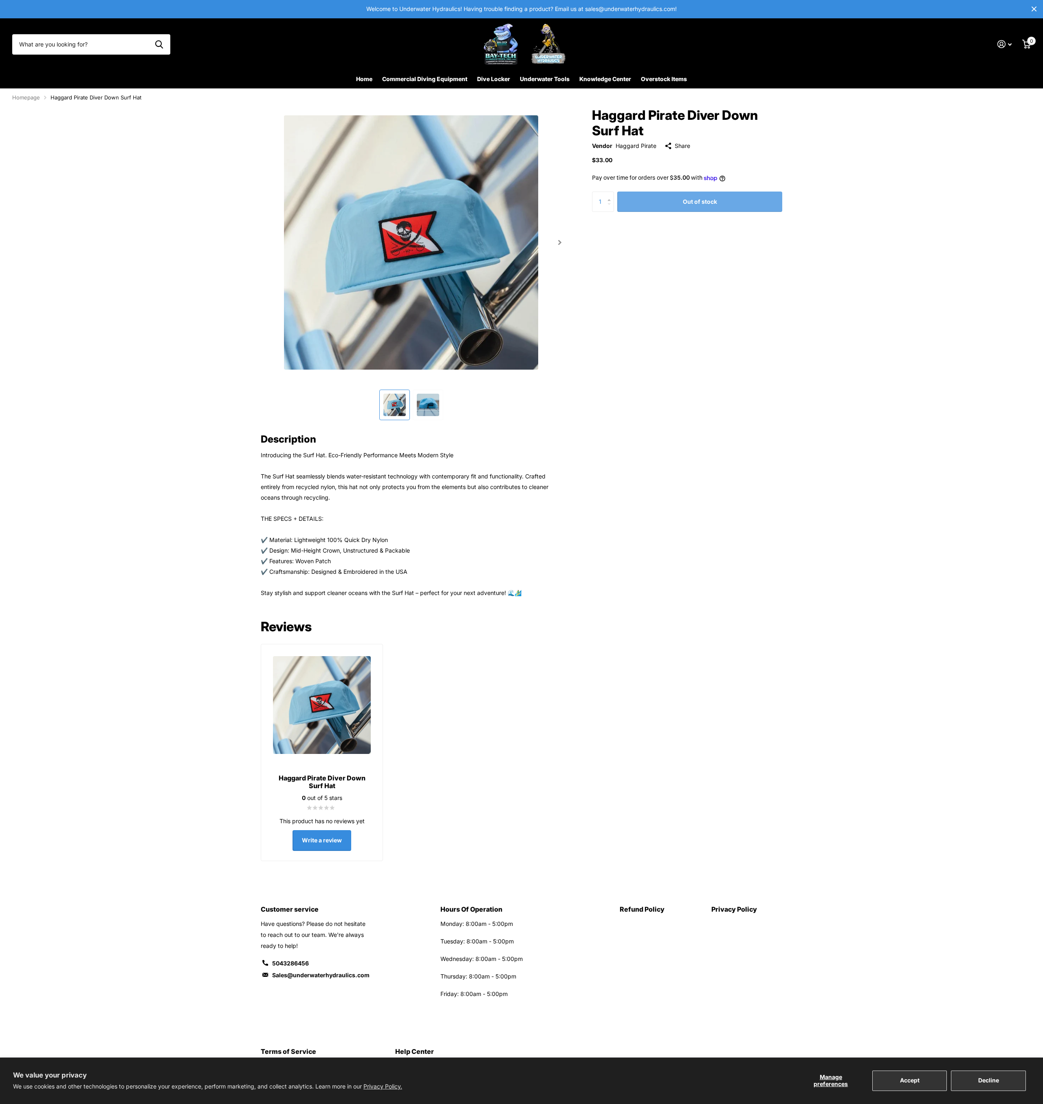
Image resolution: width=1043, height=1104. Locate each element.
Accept (910, 1080)
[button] (559, 242)
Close (1034, 9)
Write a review (322, 840)
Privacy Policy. (382, 1086)
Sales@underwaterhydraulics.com (321, 975)
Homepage (26, 97)
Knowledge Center (605, 78)
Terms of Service (288, 1051)
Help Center (414, 1051)
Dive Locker (493, 78)
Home (364, 78)
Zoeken (159, 44)
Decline (988, 1080)
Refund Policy (642, 909)
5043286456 (290, 963)
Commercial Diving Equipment (424, 78)
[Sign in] (1004, 44)
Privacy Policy (734, 909)
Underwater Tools (545, 78)
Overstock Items (664, 78)
